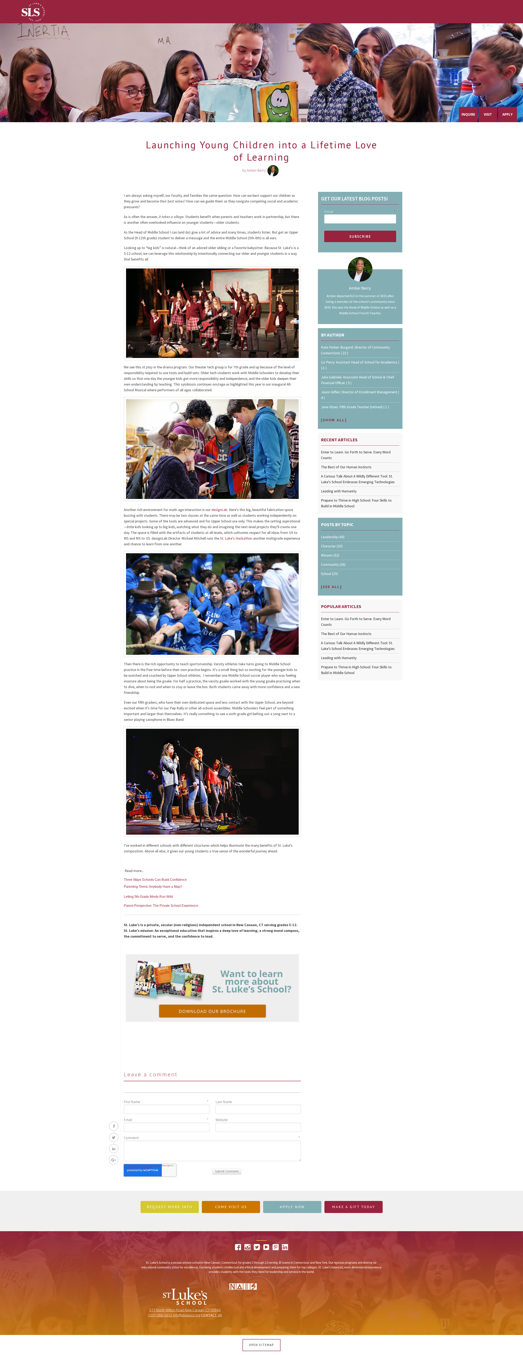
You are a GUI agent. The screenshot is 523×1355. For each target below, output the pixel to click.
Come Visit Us (231, 1206)
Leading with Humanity (338, 491)
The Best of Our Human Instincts (346, 467)
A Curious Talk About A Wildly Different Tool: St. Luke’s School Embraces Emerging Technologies (358, 479)
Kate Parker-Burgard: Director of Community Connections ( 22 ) (355, 350)
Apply (507, 114)
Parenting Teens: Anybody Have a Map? (153, 886)
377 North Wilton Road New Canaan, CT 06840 (185, 1310)
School (329, 573)
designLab (219, 509)
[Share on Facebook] (113, 1126)
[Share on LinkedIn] (113, 1148)
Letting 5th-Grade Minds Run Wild (148, 896)
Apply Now (292, 1206)
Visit (488, 114)
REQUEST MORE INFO (169, 1206)
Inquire (468, 114)
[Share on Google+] (113, 1159)
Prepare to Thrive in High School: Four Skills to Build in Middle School (356, 503)
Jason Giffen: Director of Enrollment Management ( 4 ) (360, 395)
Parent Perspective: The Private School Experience (161, 905)
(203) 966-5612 (160, 1315)
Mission (330, 555)
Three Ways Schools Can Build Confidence (155, 879)
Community (333, 564)
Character (332, 546)
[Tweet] (113, 1137)
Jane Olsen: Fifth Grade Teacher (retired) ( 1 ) (355, 407)
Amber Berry (256, 170)
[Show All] (334, 420)
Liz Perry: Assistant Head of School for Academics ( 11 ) (360, 365)
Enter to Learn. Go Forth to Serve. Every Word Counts (356, 455)
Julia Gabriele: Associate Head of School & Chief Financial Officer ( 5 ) (357, 380)
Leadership (332, 536)
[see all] (331, 586)
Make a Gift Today (353, 1206)
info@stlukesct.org (186, 1315)
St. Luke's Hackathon (236, 538)
